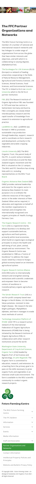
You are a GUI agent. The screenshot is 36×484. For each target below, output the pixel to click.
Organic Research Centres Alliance (16, 270)
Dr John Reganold (20, 358)
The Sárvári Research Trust (13, 294)
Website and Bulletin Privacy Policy (17, 465)
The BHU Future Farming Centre (13, 411)
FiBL (3, 99)
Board (4, 177)
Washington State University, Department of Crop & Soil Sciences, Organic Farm (17, 349)
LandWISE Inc (7, 127)
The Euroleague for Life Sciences (15, 69)
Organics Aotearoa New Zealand (15, 181)
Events (6, 431)
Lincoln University (9, 151)
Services (6, 427)
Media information (11, 436)
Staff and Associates (11, 441)
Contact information (11, 453)
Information (8, 422)
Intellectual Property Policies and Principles (17, 459)
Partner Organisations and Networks (14, 446)
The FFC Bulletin (10, 418)
